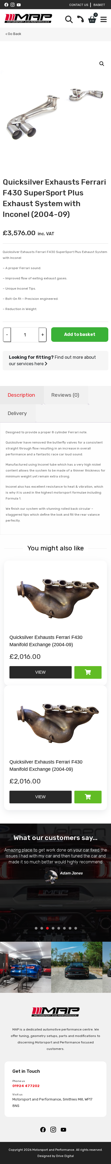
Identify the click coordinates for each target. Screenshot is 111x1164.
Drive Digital (65, 1156)
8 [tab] (75, 928)
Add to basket (79, 334)
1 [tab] (36, 928)
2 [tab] (41, 928)
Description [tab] (21, 395)
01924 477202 (26, 1086)
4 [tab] (53, 928)
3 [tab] (47, 928)
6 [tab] (64, 928)
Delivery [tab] (17, 413)
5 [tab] (58, 928)
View (40, 672)
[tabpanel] (55, 864)
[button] (102, 64)
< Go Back (13, 34)
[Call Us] (80, 19)
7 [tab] (70, 928)
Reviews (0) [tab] (65, 395)
